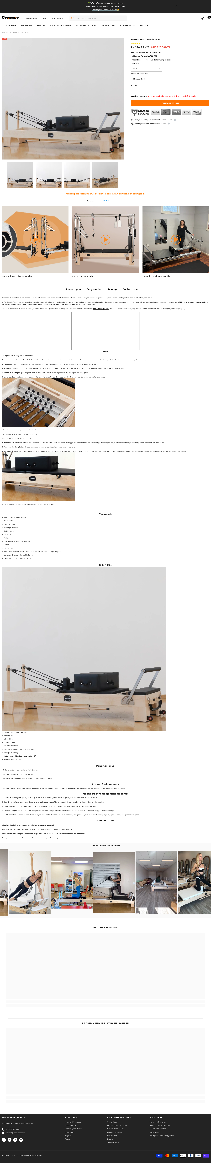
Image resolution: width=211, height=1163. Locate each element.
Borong (112, 289)
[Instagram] (9, 1140)
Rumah (5, 32)
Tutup (176, 6)
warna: (140, 74)
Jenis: (135, 64)
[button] (136, 43)
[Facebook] (4, 1140)
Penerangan (73, 289)
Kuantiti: (134, 85)
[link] (31, 1001)
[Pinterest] (15, 1140)
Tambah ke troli (170, 103)
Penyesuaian (94, 289)
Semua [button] (90, 201)
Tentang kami (57, 18)
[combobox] (101, 18)
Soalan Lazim (31, 18)
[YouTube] (21, 1140)
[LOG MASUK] (202, 18)
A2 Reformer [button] (108, 201)
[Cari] (98, 18)
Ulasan (44, 18)
